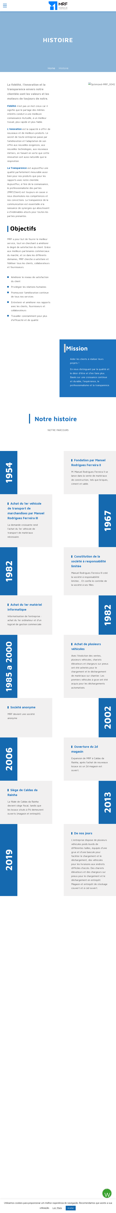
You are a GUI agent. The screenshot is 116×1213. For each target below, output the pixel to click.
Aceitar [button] (71, 1208)
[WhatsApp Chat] (106, 1193)
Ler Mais (57, 1208)
